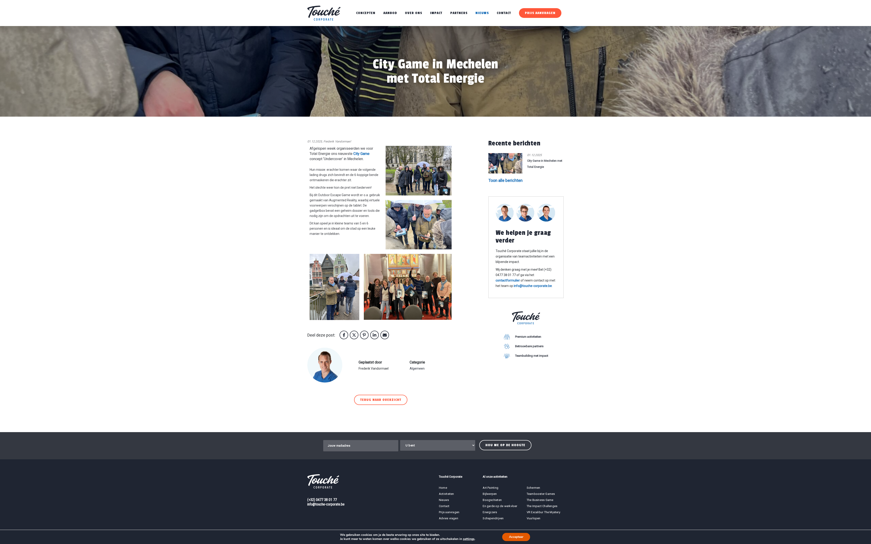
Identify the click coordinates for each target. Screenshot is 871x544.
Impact (436, 13)
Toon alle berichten (505, 180)
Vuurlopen (534, 518)
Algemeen (417, 368)
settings (469, 539)
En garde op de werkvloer (500, 506)
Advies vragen (448, 518)
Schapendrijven (493, 518)
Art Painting (490, 487)
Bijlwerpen (490, 494)
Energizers (490, 512)
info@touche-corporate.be (533, 286)
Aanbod (390, 13)
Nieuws (482, 13)
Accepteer (516, 537)
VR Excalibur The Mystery (543, 512)
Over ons (413, 13)
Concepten (365, 13)
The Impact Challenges (542, 506)
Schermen (533, 487)
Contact (504, 13)
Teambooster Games (541, 494)
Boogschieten (492, 500)
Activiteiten (446, 494)
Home (443, 487)
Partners (458, 13)
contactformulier (508, 280)
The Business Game (540, 500)
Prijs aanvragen (540, 13)
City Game (361, 154)
